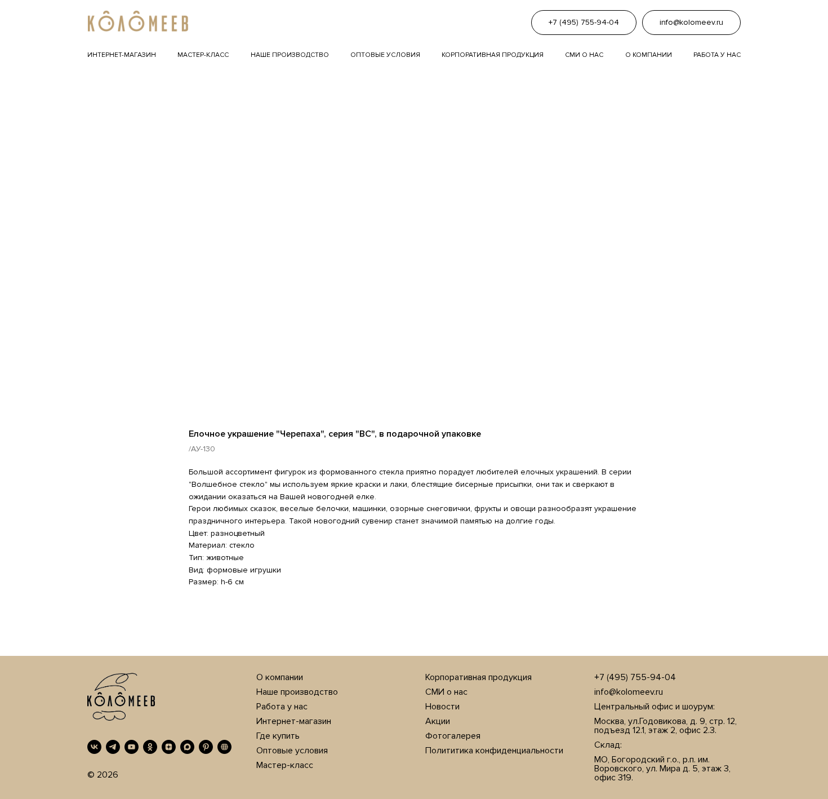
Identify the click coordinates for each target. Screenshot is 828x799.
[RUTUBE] (224, 747)
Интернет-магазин (121, 55)
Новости (442, 706)
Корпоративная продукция (493, 55)
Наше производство (290, 55)
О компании (648, 55)
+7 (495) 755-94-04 (635, 677)
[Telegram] (113, 747)
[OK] (150, 747)
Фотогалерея (452, 736)
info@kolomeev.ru (628, 692)
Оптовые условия (385, 55)
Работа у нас (717, 55)
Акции (437, 721)
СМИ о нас (446, 692)
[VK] (94, 747)
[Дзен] (169, 747)
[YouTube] (131, 747)
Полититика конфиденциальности (494, 750)
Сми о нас (584, 55)
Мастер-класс (203, 55)
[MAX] (187, 747)
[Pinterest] (206, 747)
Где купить (278, 736)
